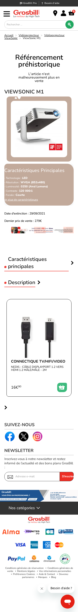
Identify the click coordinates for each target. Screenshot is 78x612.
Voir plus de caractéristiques (20, 199)
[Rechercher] (69, 24)
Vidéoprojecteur (29, 35)
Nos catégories (22, 508)
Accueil (8, 35)
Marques (42, 577)
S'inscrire (68, 476)
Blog (53, 577)
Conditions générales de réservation (24, 568)
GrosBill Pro (30, 3)
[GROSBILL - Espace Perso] (63, 13)
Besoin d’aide (51, 3)
